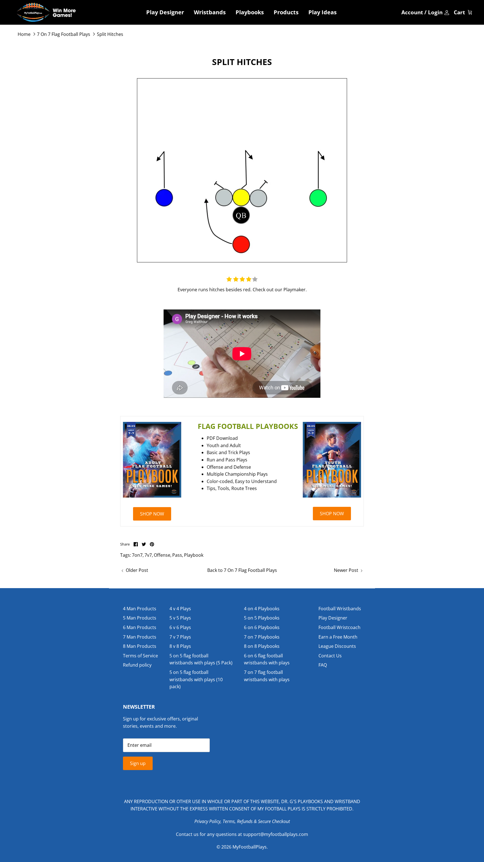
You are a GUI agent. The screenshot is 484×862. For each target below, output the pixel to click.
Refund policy (137, 665)
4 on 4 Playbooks (262, 609)
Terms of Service (140, 656)
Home (24, 34)
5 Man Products (139, 618)
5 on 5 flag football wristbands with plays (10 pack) (196, 679)
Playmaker (294, 289)
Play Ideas (322, 12)
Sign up (138, 763)
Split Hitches (110, 34)
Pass (177, 555)
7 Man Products (139, 637)
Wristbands (210, 12)
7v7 (148, 555)
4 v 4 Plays (180, 609)
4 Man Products (139, 609)
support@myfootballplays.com (275, 834)
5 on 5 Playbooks (262, 618)
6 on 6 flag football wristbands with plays (267, 659)
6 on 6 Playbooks (262, 627)
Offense (162, 555)
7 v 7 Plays (180, 637)
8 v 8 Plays (180, 646)
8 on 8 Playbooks (262, 646)
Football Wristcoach (339, 627)
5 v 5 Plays (180, 618)
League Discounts (337, 646)
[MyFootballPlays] (46, 12)
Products (286, 12)
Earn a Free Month (337, 637)
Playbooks (250, 12)
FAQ (322, 665)
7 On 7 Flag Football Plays (63, 34)
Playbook (193, 555)
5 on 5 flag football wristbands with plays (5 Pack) (200, 659)
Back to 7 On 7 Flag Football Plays (242, 570)
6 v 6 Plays (180, 627)
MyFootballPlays (249, 847)
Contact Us (330, 656)
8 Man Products (139, 646)
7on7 (137, 555)
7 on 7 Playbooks (262, 637)
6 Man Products (139, 627)
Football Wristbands (339, 609)
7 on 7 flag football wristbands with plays (267, 676)
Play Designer (165, 12)
